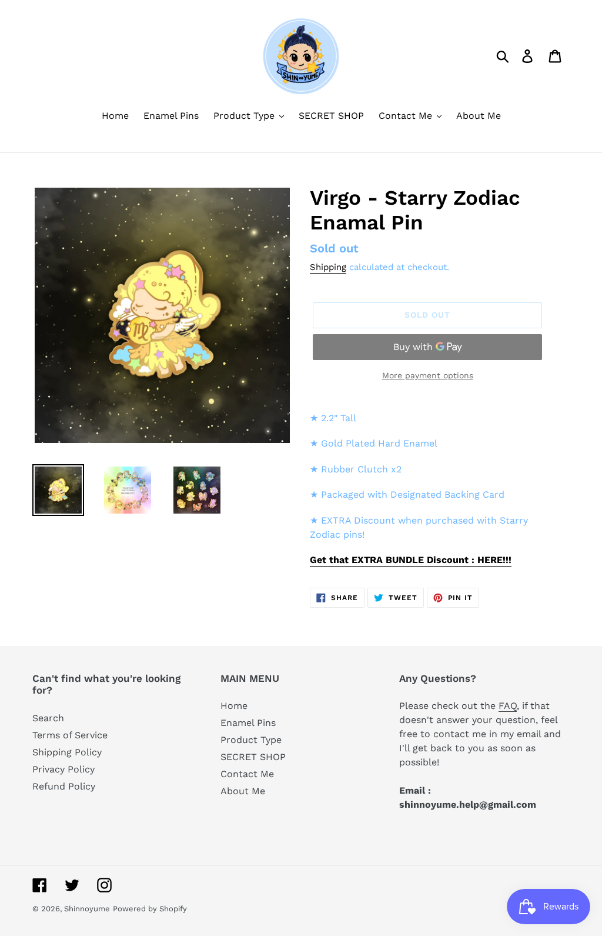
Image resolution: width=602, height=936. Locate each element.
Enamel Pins (248, 722)
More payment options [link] (427, 375)
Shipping (328, 267)
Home (234, 705)
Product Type (251, 739)
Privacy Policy (63, 769)
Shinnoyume (87, 908)
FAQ (508, 705)
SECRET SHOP (253, 756)
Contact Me (247, 774)
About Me (242, 791)
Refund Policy (63, 786)
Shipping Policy (67, 752)
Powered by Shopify (150, 908)
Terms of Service (70, 735)
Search (48, 718)
